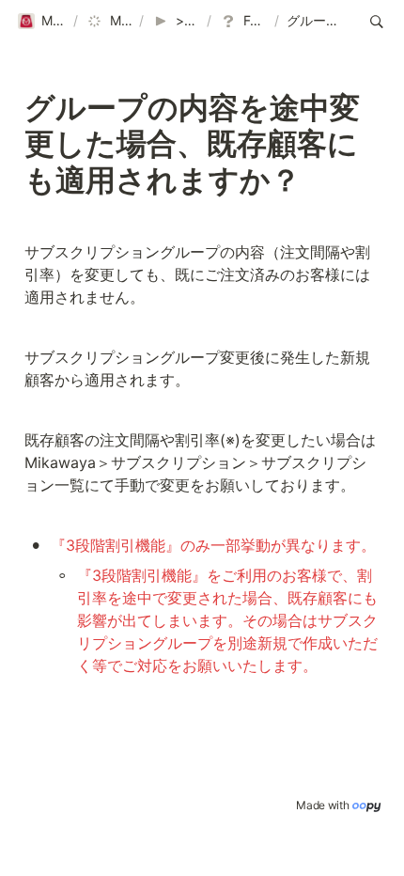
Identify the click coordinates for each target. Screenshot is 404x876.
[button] (41, 21)
